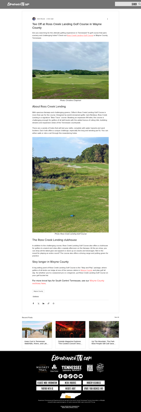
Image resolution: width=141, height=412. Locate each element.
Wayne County (38, 291)
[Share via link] (48, 303)
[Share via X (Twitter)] (38, 303)
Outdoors (36, 296)
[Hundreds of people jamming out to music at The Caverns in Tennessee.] (70, 329)
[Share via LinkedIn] (43, 303)
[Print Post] (54, 303)
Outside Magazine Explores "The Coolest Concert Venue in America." (70, 342)
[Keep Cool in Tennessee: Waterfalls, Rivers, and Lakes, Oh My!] (37, 329)
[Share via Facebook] (33, 303)
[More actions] (107, 19)
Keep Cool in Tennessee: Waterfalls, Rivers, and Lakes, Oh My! (37, 342)
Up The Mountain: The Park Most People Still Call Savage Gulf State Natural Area (104, 342)
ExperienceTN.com (18, 4)
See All (117, 317)
